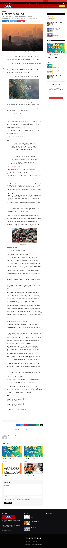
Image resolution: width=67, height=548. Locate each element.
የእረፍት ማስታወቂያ (5, 475)
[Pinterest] (3, 66)
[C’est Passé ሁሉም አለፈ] (50, 35)
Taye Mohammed (7, 18)
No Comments (29, 18)
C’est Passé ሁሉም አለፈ (57, 33)
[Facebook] (3, 58)
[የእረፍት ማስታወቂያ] (12, 468)
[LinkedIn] (3, 63)
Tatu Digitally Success (38, 544)
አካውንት (39, 3)
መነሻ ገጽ (32, 6)
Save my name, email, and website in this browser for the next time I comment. (18, 499)
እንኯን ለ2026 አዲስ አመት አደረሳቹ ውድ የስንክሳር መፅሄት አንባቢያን (11, 459)
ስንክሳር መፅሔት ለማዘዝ (54, 6)
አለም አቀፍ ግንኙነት (49, 52)
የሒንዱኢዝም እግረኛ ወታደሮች (29, 475)
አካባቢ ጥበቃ (4, 11)
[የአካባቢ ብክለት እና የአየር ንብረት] (22, 37)
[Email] (3, 68)
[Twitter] (3, 60)
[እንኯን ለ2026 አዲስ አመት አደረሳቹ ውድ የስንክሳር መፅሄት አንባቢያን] (12, 451)
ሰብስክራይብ (62, 6)
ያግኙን (48, 6)
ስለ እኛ (44, 6)
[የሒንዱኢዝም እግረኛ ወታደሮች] (33, 468)
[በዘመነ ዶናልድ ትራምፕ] (50, 30)
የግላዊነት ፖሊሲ (35, 3)
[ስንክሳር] (8, 6)
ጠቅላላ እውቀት (38, 6)
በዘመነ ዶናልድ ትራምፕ (56, 28)
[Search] (63, 3)
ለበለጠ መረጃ (45, 1)
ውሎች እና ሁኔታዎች (28, 3)
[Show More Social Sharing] (26, 21)
